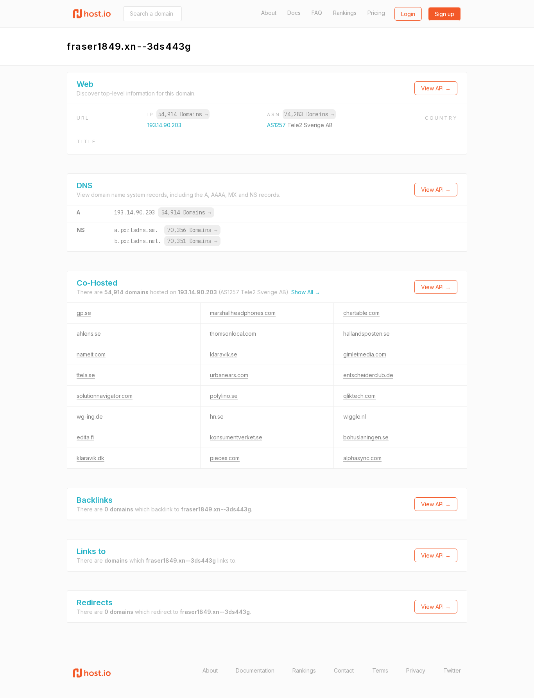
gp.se (84, 312)
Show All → (305, 292)
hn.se (217, 416)
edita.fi (85, 437)
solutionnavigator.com (105, 395)
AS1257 (277, 125)
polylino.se (224, 395)
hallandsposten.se (366, 333)
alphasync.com (362, 458)
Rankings (345, 12)
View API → (436, 88)
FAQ (317, 12)
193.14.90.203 (164, 125)
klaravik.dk (90, 458)
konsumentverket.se (236, 437)
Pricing (376, 12)
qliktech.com (359, 395)
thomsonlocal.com (233, 333)
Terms (380, 670)
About (268, 12)
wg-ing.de (90, 416)
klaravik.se (223, 354)
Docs (294, 12)
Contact (344, 670)
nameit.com (91, 354)
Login (408, 14)
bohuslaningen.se (366, 437)
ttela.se (86, 375)
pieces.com (225, 458)
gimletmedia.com (364, 354)
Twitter (452, 670)
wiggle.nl (354, 416)
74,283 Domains (309, 114)
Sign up (444, 14)
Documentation (255, 670)
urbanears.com (229, 375)
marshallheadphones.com (243, 312)
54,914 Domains (183, 114)
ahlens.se (89, 333)
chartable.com (361, 312)
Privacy (415, 670)
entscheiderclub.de (368, 375)
